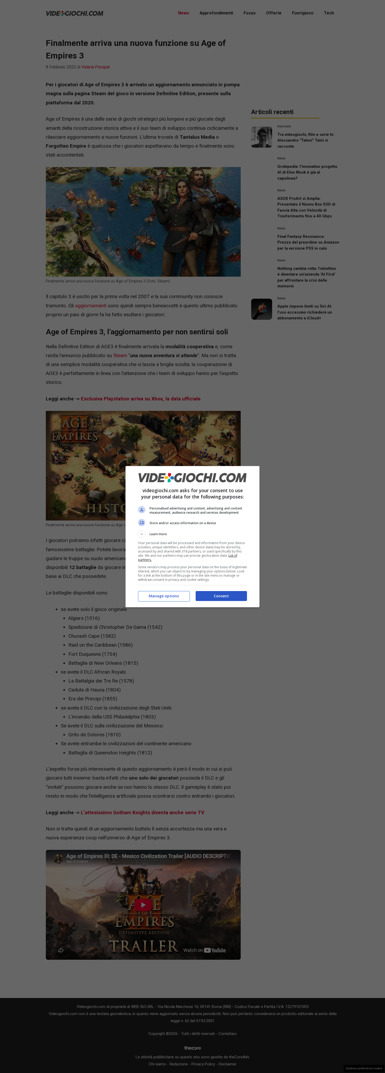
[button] (192, 534)
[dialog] (192, 536)
